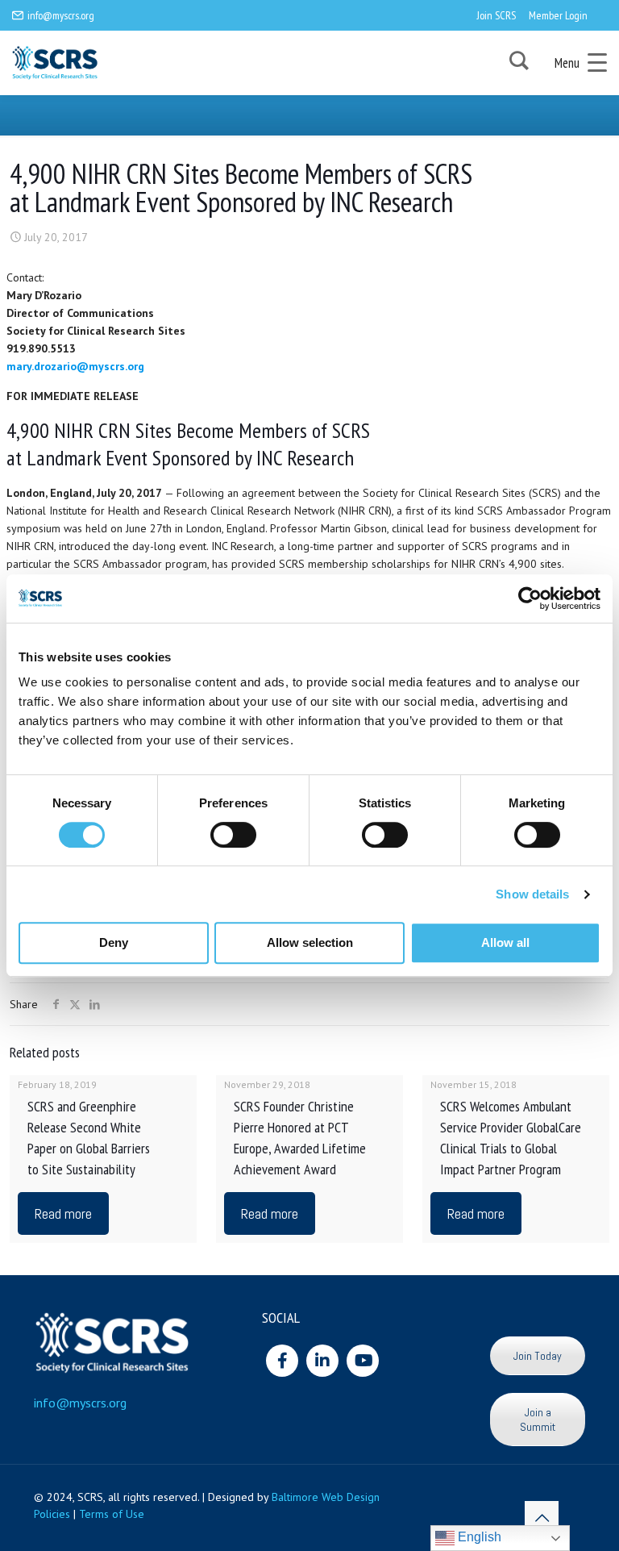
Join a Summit (537, 1419)
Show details (532, 894)
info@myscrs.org (60, 15)
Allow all (505, 942)
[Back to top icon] (542, 1518)
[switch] (233, 835)
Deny (113, 942)
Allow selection (310, 942)
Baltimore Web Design (326, 1497)
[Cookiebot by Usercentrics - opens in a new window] (529, 598)
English (478, 1537)
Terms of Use (111, 1514)
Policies (52, 1514)
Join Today (537, 1356)
